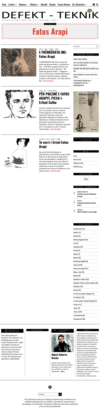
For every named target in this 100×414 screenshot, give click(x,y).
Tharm (56, 49)
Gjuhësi (75, 254)
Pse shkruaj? (77, 297)
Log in (75, 156)
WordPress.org (77, 166)
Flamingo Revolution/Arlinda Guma (86, 204)
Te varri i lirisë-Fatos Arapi (53, 144)
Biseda (75, 236)
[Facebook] (94, 4)
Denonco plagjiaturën (79, 239)
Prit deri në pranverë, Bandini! (82, 294)
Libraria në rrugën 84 (79, 268)
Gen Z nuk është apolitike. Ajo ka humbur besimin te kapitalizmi (85, 63)
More (63, 371)
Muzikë (75, 276)
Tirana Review (52, 91)
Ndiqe (86, 179)
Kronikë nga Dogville (79, 261)
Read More (14, 359)
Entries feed (77, 159)
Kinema (75, 258)
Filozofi (75, 250)
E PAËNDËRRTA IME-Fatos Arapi (53, 54)
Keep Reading (48, 81)
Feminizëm (76, 247)
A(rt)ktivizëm (77, 229)
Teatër (75, 308)
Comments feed (78, 163)
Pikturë (75, 290)
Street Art (76, 304)
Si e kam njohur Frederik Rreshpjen (84, 301)
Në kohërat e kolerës (79, 279)
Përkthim (76, 286)
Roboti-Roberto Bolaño (80, 59)
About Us (76, 232)
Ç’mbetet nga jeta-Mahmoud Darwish (86, 195)
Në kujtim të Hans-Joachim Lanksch (84, 283)
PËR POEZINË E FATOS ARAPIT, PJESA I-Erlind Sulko (54, 98)
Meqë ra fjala (77, 272)
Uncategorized (77, 319)
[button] (97, 46)
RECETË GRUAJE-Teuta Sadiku (87, 212)
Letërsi (51, 49)
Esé (74, 243)
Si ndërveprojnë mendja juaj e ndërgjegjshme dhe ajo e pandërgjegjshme (82, 82)
